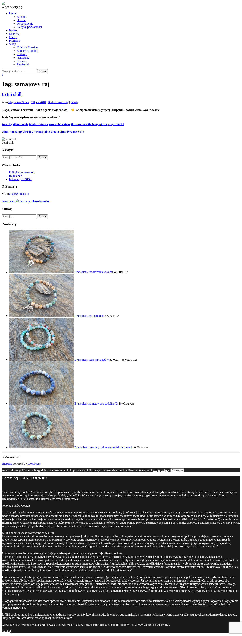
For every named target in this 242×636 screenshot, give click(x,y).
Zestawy (22, 54)
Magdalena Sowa (18, 102)
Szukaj (42, 157)
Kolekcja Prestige (27, 47)
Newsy (13, 30)
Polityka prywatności (29, 27)
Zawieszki (23, 64)
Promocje (14, 40)
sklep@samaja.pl (19, 193)
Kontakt (21, 16)
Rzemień (22, 61)
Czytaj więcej (161, 470)
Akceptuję (177, 470)
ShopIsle (7, 463)
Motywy (14, 33)
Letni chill (12, 94)
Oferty (13, 37)
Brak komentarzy (58, 102)
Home (12, 13)
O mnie (21, 20)
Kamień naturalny (27, 50)
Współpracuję (25, 23)
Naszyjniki (23, 57)
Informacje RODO (20, 179)
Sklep (12, 44)
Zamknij (7, 631)
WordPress (33, 463)
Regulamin (15, 175)
